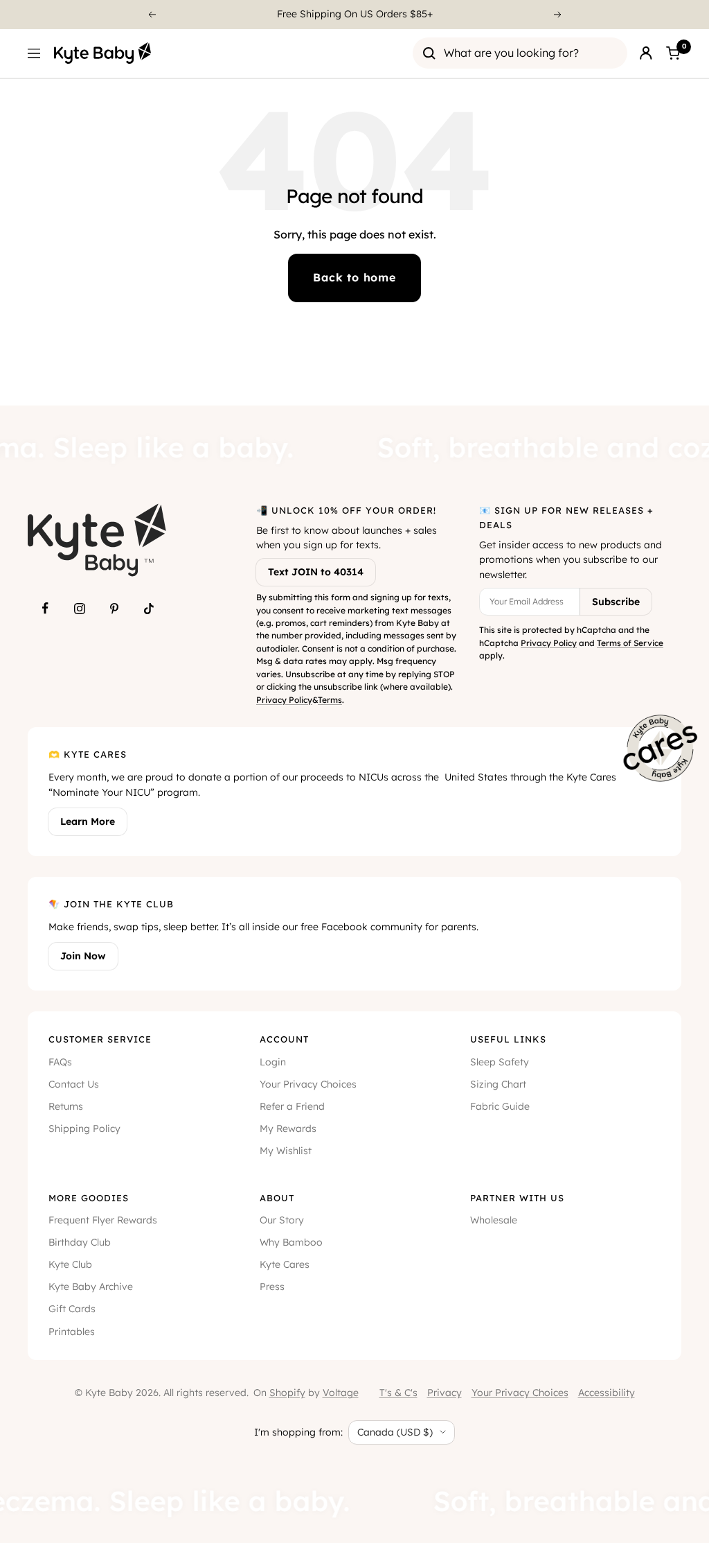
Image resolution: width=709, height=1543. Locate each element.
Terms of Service (630, 643)
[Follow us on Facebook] (45, 608)
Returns (65, 1106)
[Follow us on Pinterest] (114, 608)
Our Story (282, 1220)
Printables (71, 1331)
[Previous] (151, 14)
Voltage (341, 1392)
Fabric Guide (500, 1106)
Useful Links (508, 1039)
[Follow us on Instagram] (79, 608)
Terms (330, 700)
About (277, 1197)
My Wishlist (286, 1150)
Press (272, 1286)
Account (284, 1039)
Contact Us (73, 1084)
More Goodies (88, 1197)
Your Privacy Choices (308, 1084)
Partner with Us (517, 1197)
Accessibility (606, 1392)
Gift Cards (72, 1308)
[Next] (558, 14)
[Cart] (673, 53)
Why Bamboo (291, 1242)
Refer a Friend (292, 1106)
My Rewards (288, 1128)
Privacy (444, 1392)
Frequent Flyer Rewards (102, 1220)
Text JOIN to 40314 (316, 572)
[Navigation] (34, 53)
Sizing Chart (498, 1084)
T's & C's (398, 1392)
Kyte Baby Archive (90, 1286)
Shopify (287, 1392)
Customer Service (100, 1039)
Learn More (87, 821)
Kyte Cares (284, 1264)
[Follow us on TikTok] (149, 608)
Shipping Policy (84, 1128)
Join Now (83, 956)
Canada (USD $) (395, 1432)
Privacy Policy (284, 700)
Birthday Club (79, 1242)
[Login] (646, 53)
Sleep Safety (499, 1062)
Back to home (354, 277)
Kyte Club (70, 1264)
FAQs (60, 1062)
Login (273, 1062)
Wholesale (493, 1220)
